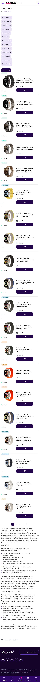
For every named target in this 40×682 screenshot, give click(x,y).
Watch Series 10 (6, 17)
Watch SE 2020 (6, 48)
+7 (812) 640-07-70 (30, 652)
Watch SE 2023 (6, 40)
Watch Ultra (5, 37)
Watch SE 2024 (6, 52)
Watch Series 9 (6, 21)
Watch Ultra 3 (6, 56)
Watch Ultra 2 (6, 33)
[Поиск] (38, 3)
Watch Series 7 (6, 29)
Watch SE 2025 (6, 60)
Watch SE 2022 (6, 44)
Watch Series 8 (6, 25)
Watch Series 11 (6, 64)
